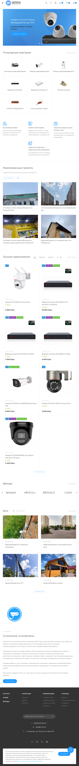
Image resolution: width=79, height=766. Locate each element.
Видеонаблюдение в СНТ (14, 583)
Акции (5, 697)
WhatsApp (47, 742)
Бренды (6, 701)
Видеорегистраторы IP (39, 90)
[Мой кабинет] (55, 3)
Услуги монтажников (68, 700)
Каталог (6, 693)
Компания (26, 693)
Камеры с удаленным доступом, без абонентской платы (26, 22)
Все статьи (72, 511)
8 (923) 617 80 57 (40, 723)
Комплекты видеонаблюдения (15, 71)
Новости (24, 697)
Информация (48, 693)
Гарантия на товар (49, 703)
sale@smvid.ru (41, 727)
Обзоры (64, 697)
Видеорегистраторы (15, 90)
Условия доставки (49, 700)
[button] (37, 43)
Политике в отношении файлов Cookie (30, 761)
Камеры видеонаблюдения (39, 71)
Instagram (37, 742)
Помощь (65, 693)
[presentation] (2, 492)
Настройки (65, 703)
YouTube (42, 742)
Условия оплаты (48, 697)
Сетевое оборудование (15, 108)
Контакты (25, 703)
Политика (46, 705)
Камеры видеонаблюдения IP (63, 71)
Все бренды (72, 483)
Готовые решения (63, 90)
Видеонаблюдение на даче (53, 583)
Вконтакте (32, 742)
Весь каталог (71, 53)
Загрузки (65, 705)
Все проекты (9, 178)
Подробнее (21, 34)
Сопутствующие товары (39, 108)
